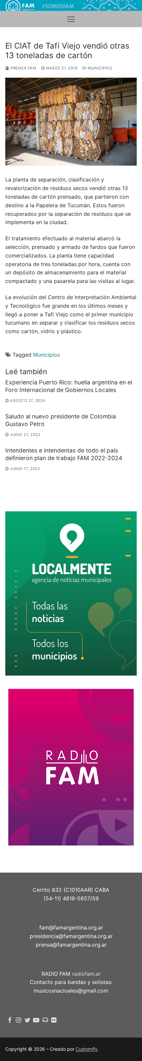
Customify (86, 1049)
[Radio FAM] (45, 1020)
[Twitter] (27, 1020)
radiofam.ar (86, 973)
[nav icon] (71, 19)
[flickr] (54, 1020)
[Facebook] (10, 1020)
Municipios (99, 68)
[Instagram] (18, 1020)
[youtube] (36, 1020)
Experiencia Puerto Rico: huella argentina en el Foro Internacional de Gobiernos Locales (68, 386)
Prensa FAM (23, 68)
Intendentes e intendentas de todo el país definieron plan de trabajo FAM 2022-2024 (63, 454)
